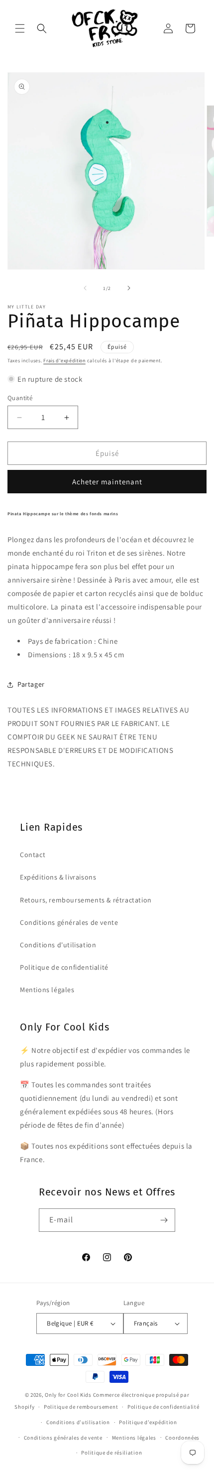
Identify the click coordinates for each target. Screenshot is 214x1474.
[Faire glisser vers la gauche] (85, 288)
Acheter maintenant (107, 481)
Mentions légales (47, 989)
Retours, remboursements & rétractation (86, 899)
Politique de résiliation (111, 1452)
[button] (20, 28)
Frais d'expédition (64, 360)
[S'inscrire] (164, 1220)
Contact (32, 854)
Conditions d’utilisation (78, 1422)
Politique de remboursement (81, 1406)
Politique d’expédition (148, 1422)
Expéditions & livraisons (58, 877)
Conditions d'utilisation (58, 944)
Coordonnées (182, 1437)
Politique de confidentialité (64, 967)
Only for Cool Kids (68, 1394)
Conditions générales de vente (69, 922)
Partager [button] (31, 684)
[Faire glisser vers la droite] (129, 288)
